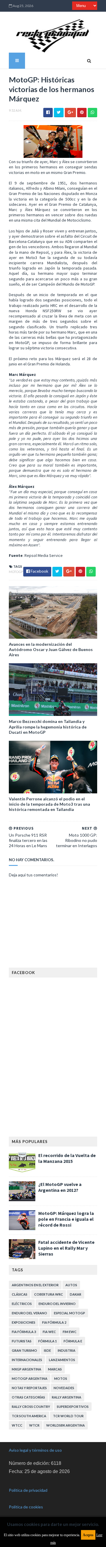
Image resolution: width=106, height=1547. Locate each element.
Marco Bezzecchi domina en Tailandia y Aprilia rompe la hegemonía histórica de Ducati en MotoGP (48, 726)
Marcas (55, 1369)
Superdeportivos (73, 1406)
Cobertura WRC (48, 1294)
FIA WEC (49, 1332)
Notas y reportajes (29, 1388)
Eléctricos (22, 1304)
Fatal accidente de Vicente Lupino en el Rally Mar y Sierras (66, 1248)
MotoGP (16, 572)
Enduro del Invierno (57, 1304)
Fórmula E (73, 1341)
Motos (60, 1378)
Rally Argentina (66, 1397)
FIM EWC (70, 1332)
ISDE (47, 1350)
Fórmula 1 (47, 1341)
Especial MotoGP (69, 1313)
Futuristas (22, 1341)
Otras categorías (28, 1397)
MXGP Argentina (26, 1369)
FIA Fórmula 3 (24, 1332)
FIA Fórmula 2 (54, 1322)
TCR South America (29, 1416)
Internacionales (27, 1360)
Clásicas (19, 1294)
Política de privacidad (28, 1490)
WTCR (34, 1425)
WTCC (17, 1425)
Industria (66, 1350)
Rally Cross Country (31, 1406)
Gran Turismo (24, 1350)
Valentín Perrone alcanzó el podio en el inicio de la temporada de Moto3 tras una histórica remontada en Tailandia (49, 804)
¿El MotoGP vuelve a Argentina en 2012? (60, 1187)
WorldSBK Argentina (65, 1425)
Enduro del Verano (29, 1313)
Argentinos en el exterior (35, 1285)
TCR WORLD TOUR (68, 1416)
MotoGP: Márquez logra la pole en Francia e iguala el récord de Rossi (66, 1219)
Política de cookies (26, 1506)
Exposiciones (23, 1322)
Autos (71, 1285)
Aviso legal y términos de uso (35, 1450)
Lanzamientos (62, 1360)
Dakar (75, 1294)
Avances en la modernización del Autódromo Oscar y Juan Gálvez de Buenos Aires (51, 649)
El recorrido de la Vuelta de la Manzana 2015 (67, 1158)
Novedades (64, 1388)
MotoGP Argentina (29, 1378)
